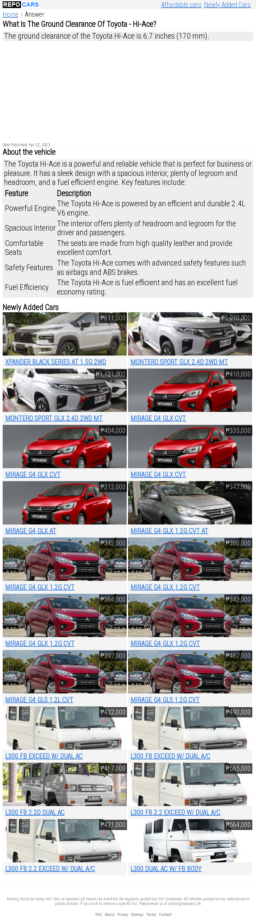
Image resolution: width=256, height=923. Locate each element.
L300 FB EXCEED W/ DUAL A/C (170, 756)
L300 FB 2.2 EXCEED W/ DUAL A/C (175, 812)
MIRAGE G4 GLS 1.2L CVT (39, 700)
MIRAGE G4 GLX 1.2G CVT (40, 587)
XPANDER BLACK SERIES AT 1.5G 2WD (55, 362)
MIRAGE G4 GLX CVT (158, 418)
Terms (151, 914)
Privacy (122, 914)
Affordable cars (181, 5)
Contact (165, 914)
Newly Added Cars (227, 5)
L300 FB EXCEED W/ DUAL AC (44, 756)
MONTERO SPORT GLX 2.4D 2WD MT (179, 362)
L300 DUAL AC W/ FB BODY (166, 869)
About (110, 914)
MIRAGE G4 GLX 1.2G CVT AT (169, 531)
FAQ (98, 914)
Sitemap (137, 914)
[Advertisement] (128, 90)
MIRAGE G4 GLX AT (30, 531)
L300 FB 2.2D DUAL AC (35, 812)
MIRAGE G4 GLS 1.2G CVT (165, 700)
